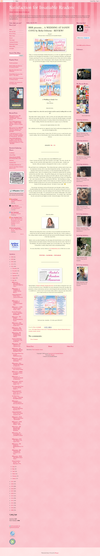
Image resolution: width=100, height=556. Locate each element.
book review (44, 329)
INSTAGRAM (57, 255)
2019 (12, 486)
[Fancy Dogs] (82, 89)
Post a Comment (34, 339)
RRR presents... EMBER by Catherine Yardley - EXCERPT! (17, 373)
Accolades (11, 48)
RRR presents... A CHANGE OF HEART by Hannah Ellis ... (17, 378)
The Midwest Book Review (15, 164)
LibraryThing (12, 155)
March (13, 473)
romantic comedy (32, 331)
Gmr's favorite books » (86, 115)
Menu (10, 29)
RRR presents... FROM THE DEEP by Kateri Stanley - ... (17, 457)
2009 (12, 510)
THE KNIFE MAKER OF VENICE (16, 201)
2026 (12, 257)
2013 (12, 500)
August (14, 278)
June (13, 466)
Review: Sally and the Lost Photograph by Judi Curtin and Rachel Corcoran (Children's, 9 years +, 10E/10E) (16, 221)
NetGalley (11, 160)
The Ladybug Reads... (16, 228)
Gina (87, 25)
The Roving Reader (13, 63)
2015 (12, 496)
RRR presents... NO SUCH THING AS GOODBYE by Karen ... (17, 434)
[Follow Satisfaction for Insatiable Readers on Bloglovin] (83, 38)
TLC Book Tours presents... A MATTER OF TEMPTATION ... (17, 397)
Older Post (70, 346)
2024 (12, 261)
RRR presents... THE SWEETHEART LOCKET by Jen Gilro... (16, 452)
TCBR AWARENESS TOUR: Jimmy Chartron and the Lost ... (17, 296)
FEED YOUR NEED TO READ (19, 12)
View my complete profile (86, 30)
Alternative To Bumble (16, 213)
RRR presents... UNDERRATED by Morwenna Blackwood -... (17, 403)
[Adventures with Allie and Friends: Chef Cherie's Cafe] (82, 108)
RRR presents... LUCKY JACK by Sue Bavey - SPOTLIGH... (17, 360)
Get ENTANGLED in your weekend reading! (17, 368)
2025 (12, 259)
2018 (12, 488)
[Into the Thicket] (82, 103)
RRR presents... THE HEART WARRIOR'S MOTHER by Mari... (17, 350)
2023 (12, 264)
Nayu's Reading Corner (16, 217)
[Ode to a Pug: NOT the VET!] (78, 107)
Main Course (12, 35)
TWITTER (42, 255)
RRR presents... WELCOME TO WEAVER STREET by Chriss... (17, 284)
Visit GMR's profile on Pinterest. (84, 45)
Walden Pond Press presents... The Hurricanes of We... (16, 462)
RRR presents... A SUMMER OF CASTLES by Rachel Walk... (17, 302)
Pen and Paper (14, 199)
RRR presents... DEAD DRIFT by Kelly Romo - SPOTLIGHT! (17, 418)
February (14, 476)
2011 (12, 505)
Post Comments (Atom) (37, 349)
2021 (12, 481)
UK (51, 145)
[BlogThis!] (46, 327)
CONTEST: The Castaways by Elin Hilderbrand (15, 83)
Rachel (38, 285)
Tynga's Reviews (15, 206)
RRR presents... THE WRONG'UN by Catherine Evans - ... (17, 345)
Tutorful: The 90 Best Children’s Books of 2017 (16, 167)
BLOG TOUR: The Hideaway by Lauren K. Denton (15, 66)
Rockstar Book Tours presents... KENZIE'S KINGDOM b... (17, 313)
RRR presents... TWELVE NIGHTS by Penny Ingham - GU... (17, 383)
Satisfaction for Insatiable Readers (41, 7)
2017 (12, 491)
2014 (12, 498)
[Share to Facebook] (49, 327)
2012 (12, 503)
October (14, 273)
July (13, 280)
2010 (12, 507)
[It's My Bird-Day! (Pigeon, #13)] (85, 107)
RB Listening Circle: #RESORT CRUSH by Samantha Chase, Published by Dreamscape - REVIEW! (16, 129)
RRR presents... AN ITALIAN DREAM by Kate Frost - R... (17, 408)
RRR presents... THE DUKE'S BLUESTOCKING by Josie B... (17, 318)
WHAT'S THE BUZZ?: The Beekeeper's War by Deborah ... (17, 340)
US (54, 145)
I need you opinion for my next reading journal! (16, 207)
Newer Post (30, 346)
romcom (38, 331)
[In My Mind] (82, 99)
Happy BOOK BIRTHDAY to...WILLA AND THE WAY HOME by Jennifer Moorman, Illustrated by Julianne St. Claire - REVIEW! (16, 141)
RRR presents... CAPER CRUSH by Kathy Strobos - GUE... (17, 308)
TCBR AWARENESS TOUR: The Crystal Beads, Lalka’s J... (17, 392)
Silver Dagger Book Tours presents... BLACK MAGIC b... (17, 388)
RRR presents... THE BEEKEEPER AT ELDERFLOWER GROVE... (16, 334)
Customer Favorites (13, 42)
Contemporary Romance (52, 329)
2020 (12, 484)
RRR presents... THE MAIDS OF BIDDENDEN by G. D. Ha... (17, 445)
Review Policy (12, 33)
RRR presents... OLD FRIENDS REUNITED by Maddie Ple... (17, 365)
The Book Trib (12, 162)
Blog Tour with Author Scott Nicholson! (15, 70)
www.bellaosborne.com (54, 248)
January (14, 478)
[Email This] (45, 327)
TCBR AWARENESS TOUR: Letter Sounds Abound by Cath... (17, 413)
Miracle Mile (12, 46)
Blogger (52, 355)
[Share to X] (48, 327)
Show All (21, 234)
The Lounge (12, 40)
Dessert (11, 38)
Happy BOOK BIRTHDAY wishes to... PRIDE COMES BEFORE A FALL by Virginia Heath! (15, 123)
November (14, 271)
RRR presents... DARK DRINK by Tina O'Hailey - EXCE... (17, 423)
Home (50, 346)
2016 (12, 493)
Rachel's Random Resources (47, 285)
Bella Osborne (38, 329)
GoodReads (11, 153)
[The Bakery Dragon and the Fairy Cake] (78, 113)
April (13, 471)
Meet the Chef (12, 31)
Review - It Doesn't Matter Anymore (16, 230)
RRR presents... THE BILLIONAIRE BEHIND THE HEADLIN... (16, 428)
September (14, 275)
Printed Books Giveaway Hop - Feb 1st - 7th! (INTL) (16, 74)
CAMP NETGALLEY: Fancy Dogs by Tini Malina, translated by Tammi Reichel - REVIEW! (16, 135)
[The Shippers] (88, 93)
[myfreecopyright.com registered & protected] (16, 527)
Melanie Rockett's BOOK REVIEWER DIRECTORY (15, 157)
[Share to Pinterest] (51, 327)
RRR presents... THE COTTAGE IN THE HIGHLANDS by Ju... (17, 329)
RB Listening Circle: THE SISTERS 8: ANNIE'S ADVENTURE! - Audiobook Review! (15, 117)
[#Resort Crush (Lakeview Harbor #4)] (85, 89)
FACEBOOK (49, 255)
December (14, 268)
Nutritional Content (13, 44)
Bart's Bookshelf (15, 212)
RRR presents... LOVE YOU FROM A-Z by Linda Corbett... (17, 440)
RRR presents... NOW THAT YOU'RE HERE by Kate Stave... (17, 324)
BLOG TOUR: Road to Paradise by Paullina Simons (16, 79)
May (13, 469)
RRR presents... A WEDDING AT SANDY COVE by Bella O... (16, 290)
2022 (33, 329)
